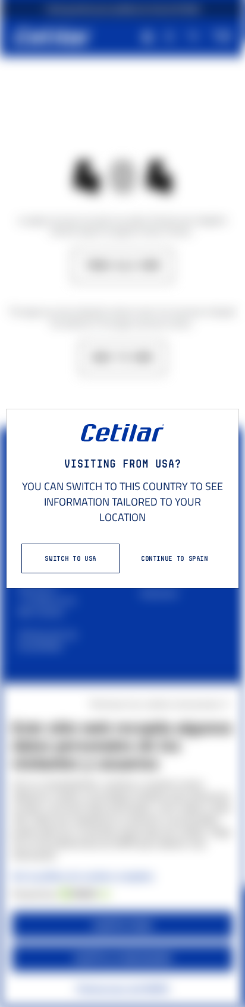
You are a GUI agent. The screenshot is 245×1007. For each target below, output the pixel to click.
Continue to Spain (174, 558)
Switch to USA (70, 558)
